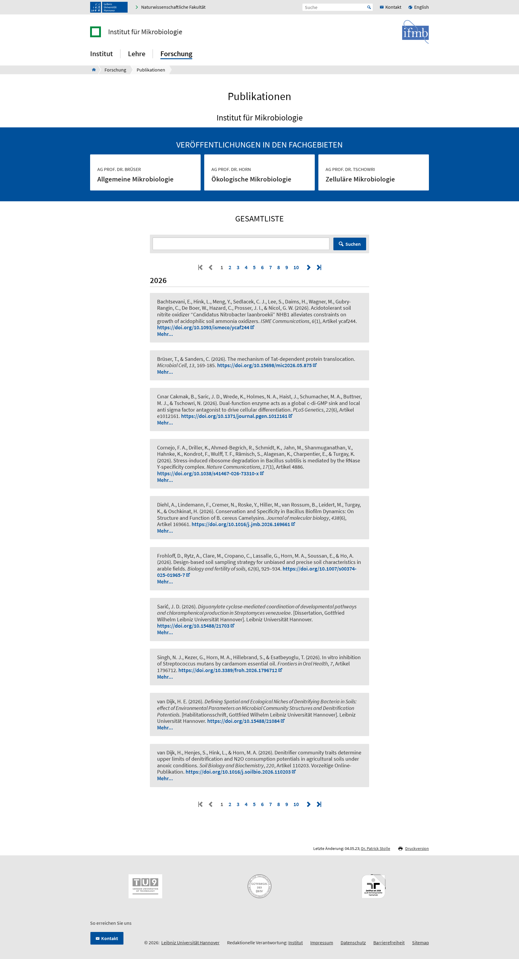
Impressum (321, 942)
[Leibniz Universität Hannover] (109, 7)
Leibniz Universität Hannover (190, 942)
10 (296, 267)
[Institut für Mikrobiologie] (92, 69)
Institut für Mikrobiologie (145, 31)
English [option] (421, 7)
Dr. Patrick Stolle (375, 848)
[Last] (318, 267)
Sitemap (420, 942)
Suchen (353, 244)
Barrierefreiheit (389, 942)
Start (369, 7)
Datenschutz (353, 942)
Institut (295, 942)
